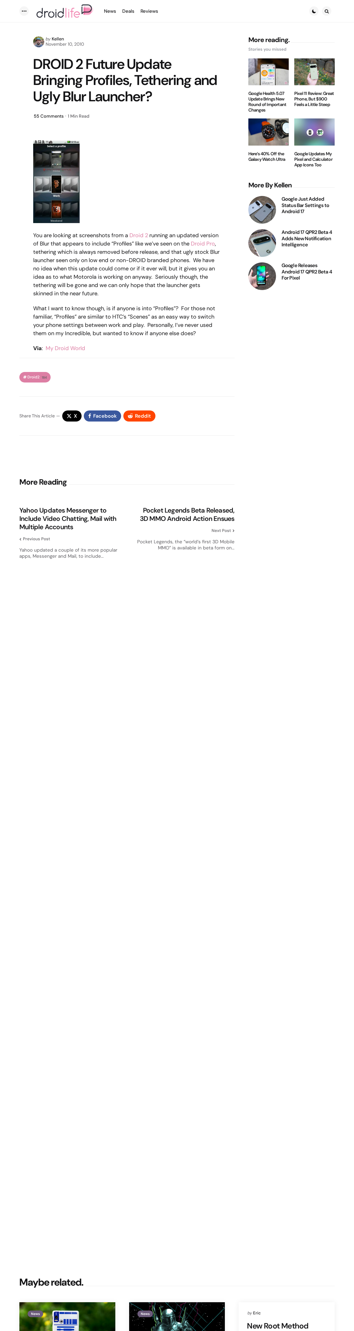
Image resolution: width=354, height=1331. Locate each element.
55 (49, 116)
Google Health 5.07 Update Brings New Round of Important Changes (267, 102)
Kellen (58, 39)
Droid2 (37, 377)
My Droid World (65, 348)
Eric (257, 1313)
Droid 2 (138, 235)
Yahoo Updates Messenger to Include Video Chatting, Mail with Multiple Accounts (67, 518)
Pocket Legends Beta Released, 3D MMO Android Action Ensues (187, 514)
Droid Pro (203, 243)
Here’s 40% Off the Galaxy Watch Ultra (266, 156)
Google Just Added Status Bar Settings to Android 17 (305, 205)
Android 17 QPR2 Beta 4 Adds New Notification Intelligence (307, 238)
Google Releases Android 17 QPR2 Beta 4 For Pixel (307, 271)
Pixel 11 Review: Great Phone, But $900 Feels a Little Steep (314, 99)
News (35, 1314)
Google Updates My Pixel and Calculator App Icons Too (313, 159)
